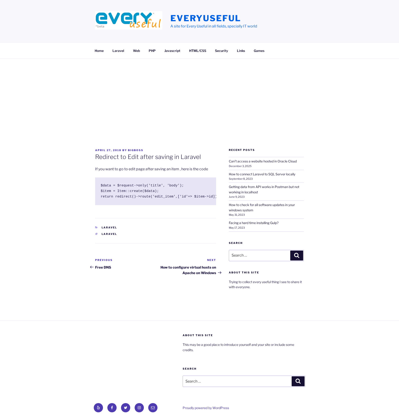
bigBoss (135, 150)
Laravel (118, 51)
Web (136, 51)
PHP (152, 51)
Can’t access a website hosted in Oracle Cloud (263, 161)
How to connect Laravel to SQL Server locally (262, 174)
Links (241, 51)
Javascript (172, 51)
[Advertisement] (199, 93)
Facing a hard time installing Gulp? (253, 223)
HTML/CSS (197, 51)
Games (259, 51)
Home (99, 51)
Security (221, 51)
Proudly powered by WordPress (206, 408)
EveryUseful (205, 18)
